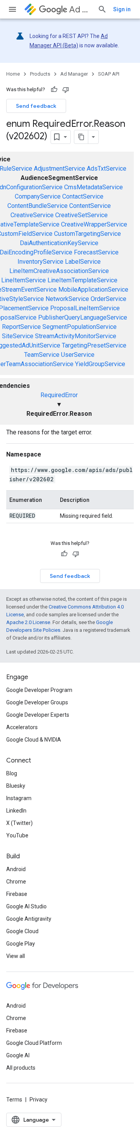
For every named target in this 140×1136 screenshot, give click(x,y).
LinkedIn (16, 810)
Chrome (16, 881)
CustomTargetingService (87, 233)
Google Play (20, 944)
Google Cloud (22, 931)
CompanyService (38, 196)
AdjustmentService (59, 168)
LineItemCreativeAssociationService (59, 271)
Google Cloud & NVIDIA (33, 740)
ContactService (82, 196)
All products (20, 1068)
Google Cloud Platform (34, 1043)
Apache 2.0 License (28, 622)
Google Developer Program (39, 690)
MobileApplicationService (93, 289)
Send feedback (36, 105)
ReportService (21, 326)
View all (15, 956)
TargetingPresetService (94, 345)
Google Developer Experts (37, 715)
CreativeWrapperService (94, 224)
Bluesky (15, 786)
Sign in (122, 9)
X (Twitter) (19, 823)
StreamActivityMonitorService (75, 336)
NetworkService (67, 299)
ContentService (90, 205)
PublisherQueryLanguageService (82, 317)
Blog (11, 773)
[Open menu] (12, 9)
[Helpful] (54, 89)
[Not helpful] (66, 89)
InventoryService (40, 261)
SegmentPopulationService (79, 326)
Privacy (38, 1099)
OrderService (108, 299)
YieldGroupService (100, 364)
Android (16, 869)
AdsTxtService (106, 168)
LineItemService (23, 280)
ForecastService (96, 252)
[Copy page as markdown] (81, 137)
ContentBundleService (37, 205)
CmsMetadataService (93, 187)
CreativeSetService (81, 215)
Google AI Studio (26, 906)
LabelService (83, 261)
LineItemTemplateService (82, 280)
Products (40, 74)
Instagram (19, 798)
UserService (77, 354)
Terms (14, 1099)
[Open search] (102, 9)
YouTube (17, 835)
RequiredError (59, 395)
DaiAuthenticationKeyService (59, 243)
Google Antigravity (28, 919)
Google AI (18, 1055)
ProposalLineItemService (85, 308)
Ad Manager (80, 9)
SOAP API (108, 74)
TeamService (42, 354)
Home (13, 74)
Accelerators (22, 727)
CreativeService (32, 215)
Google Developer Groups (37, 702)
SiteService (17, 336)
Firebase (16, 894)
